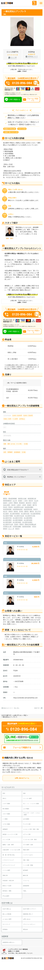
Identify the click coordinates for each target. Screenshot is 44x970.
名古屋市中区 (7, 518)
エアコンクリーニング (9, 865)
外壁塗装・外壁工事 (8, 880)
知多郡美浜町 (28, 509)
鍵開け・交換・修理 (8, 844)
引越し (25, 891)
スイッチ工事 (6, 839)
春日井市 (29, 503)
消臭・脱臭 (26, 860)
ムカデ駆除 (26, 808)
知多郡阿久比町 (19, 507)
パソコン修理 (6, 870)
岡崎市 (16, 503)
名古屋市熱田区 (15, 513)
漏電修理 (5, 829)
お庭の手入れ (17, 715)
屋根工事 (5, 875)
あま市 (15, 500)
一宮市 (25, 500)
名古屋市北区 (25, 513)
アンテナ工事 (26, 824)
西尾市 (21, 524)
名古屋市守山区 (8, 524)
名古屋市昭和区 (35, 513)
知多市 (35, 509)
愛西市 (5, 498)
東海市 (16, 511)
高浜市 (5, 507)
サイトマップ (6, 924)
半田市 (34, 526)
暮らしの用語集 (7, 914)
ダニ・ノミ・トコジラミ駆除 (31, 803)
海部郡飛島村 (7, 500)
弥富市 (17, 529)
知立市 (5, 511)
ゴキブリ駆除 (6, 814)
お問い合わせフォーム (22, 778)
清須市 (13, 505)
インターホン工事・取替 (30, 839)
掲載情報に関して (28, 914)
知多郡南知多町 (18, 509)
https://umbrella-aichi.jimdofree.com (25, 698)
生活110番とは (7, 909)
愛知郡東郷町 (12, 498)
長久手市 (38, 511)
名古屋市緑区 (28, 520)
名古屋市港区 (7, 522)
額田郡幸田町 (26, 526)
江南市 (19, 505)
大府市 (10, 503)
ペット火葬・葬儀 (28, 865)
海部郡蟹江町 (32, 498)
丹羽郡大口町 (7, 526)
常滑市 (21, 511)
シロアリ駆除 (6, 803)
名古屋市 (6, 513)
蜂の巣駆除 (6, 808)
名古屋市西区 (28, 518)
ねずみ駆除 (26, 819)
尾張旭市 (22, 503)
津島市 (10, 511)
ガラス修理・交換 (28, 844)
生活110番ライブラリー (29, 909)
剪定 (25, 715)
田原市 (10, 507)
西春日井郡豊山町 (30, 524)
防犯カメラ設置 (7, 885)
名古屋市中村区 (18, 518)
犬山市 (36, 500)
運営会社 (25, 929)
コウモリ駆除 (6, 824)
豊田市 (32, 511)
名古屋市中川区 (30, 516)
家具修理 (25, 870)
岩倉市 (5, 503)
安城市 (20, 500)
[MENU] (41, 3)
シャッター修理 (27, 798)
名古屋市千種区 (8, 516)
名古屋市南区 (17, 522)
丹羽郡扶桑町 (17, 526)
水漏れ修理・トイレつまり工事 (11, 850)
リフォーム (26, 880)
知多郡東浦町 (7, 509)
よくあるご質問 (7, 919)
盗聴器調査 (26, 885)
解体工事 (25, 875)
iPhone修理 (6, 896)
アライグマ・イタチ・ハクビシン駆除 (31, 813)
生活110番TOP (6, 715)
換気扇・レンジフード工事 (10, 834)
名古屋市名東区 (27, 522)
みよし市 (11, 529)
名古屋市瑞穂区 (18, 520)
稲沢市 (31, 500)
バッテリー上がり (28, 855)
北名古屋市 (6, 505)
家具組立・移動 (7, 891)
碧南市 (5, 529)
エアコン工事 (26, 834)
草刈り (4, 798)
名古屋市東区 (7, 520)
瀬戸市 (35, 505)
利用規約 (5, 929)
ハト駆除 (5, 819)
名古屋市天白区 (19, 516)
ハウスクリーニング (8, 860)
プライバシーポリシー (29, 924)
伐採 (24, 793)
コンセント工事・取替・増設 (31, 829)
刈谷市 (35, 503)
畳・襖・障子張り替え (9, 855)
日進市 (16, 524)
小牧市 (24, 505)
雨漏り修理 (26, 850)
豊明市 (26, 511)
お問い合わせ (26, 919)
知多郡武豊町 (29, 507)
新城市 (29, 505)
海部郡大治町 (22, 498)
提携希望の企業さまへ (9, 942)
